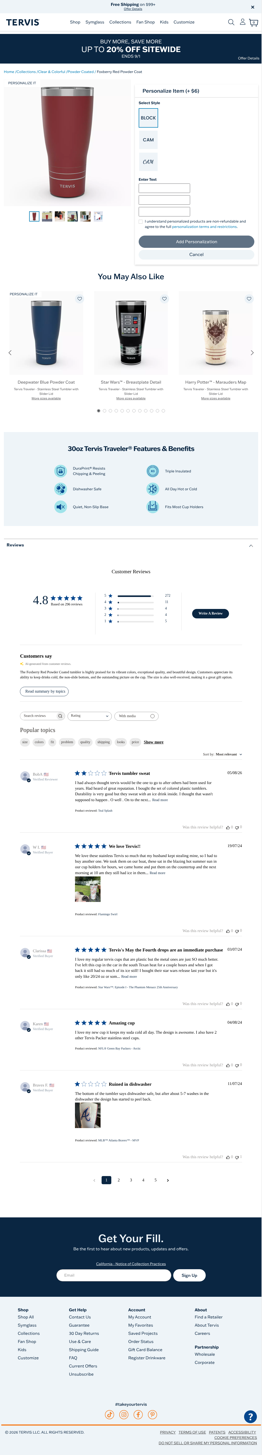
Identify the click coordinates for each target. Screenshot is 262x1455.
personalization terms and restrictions (204, 226)
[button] (189, 6)
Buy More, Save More (131, 48)
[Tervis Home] (22, 22)
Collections (120, 22)
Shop (75, 22)
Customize (183, 22)
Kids (164, 22)
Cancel (196, 254)
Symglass (94, 22)
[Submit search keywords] (231, 22)
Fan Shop (145, 22)
